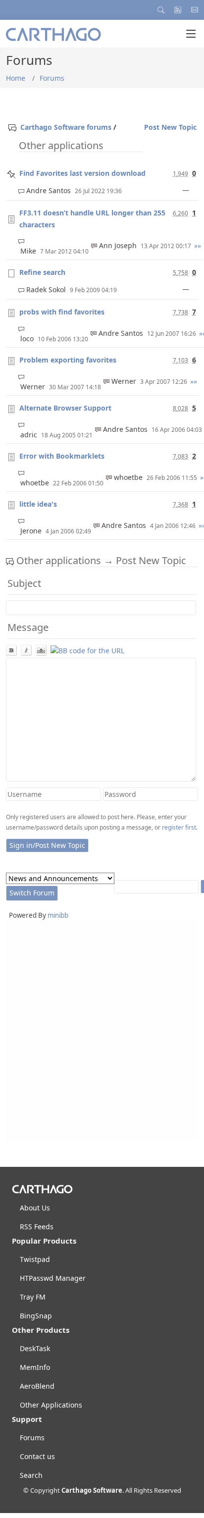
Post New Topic (170, 127)
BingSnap (36, 1315)
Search (31, 1475)
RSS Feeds (36, 1226)
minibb (58, 915)
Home (15, 78)
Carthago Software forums (65, 127)
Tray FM (33, 1297)
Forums (52, 78)
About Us (35, 1207)
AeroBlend (37, 1386)
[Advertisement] (102, 1031)
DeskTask (35, 1348)
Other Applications (51, 1405)
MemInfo (35, 1367)
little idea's (38, 504)
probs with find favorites (61, 311)
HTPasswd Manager (53, 1278)
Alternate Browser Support (65, 408)
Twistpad (35, 1259)
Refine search (42, 272)
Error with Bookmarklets (61, 456)
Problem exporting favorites (67, 360)
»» (197, 245)
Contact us (37, 1456)
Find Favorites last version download (82, 173)
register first (179, 827)
